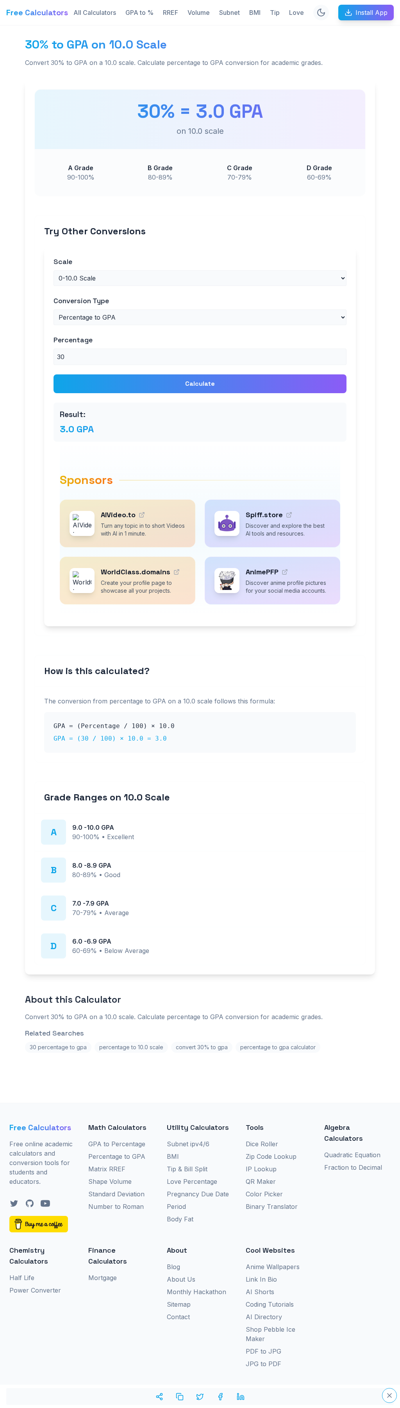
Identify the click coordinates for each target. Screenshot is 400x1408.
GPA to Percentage (116, 1144)
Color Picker (264, 1194)
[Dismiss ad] (389, 1395)
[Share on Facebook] (220, 1397)
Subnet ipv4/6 (188, 1144)
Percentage (73, 339)
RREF (170, 12)
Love (296, 12)
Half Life (21, 1278)
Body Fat (180, 1219)
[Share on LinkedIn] (241, 1397)
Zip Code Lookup (271, 1156)
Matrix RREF (106, 1169)
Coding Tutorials (270, 1304)
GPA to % (139, 12)
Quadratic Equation (352, 1155)
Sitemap (179, 1304)
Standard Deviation (116, 1194)
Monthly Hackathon (196, 1292)
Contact (178, 1317)
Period (176, 1206)
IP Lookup (261, 1169)
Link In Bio (261, 1279)
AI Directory (264, 1317)
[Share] (159, 1397)
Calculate (200, 383)
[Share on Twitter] (200, 1397)
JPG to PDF (263, 1364)
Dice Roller (262, 1144)
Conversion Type (81, 300)
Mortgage (102, 1278)
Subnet (229, 12)
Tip (275, 12)
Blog (173, 1267)
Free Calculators (37, 12)
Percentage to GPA (116, 1156)
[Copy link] (180, 1397)
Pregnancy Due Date (198, 1194)
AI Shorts (260, 1292)
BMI (255, 12)
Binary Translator (272, 1206)
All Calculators (94, 12)
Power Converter (35, 1290)
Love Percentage (192, 1181)
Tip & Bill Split (187, 1169)
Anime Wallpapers (273, 1267)
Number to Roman (116, 1206)
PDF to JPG (263, 1351)
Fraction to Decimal (353, 1167)
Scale (63, 261)
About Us (181, 1279)
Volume (199, 12)
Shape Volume (110, 1181)
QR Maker (261, 1181)
